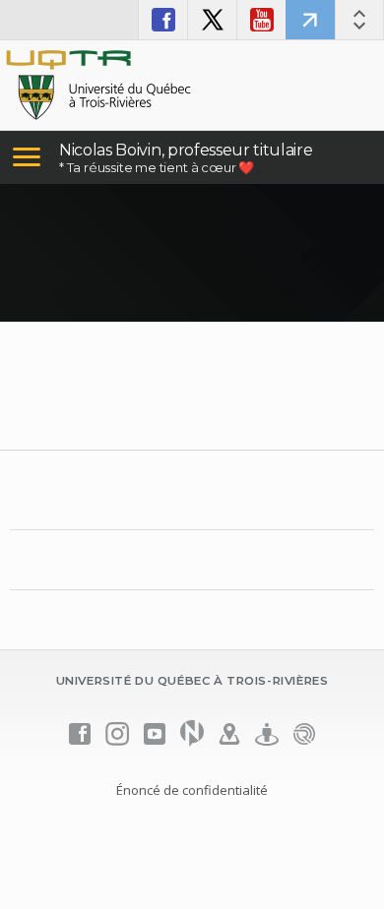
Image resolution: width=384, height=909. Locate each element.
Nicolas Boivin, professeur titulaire (185, 150)
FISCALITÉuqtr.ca (310, 19)
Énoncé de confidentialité (192, 790)
